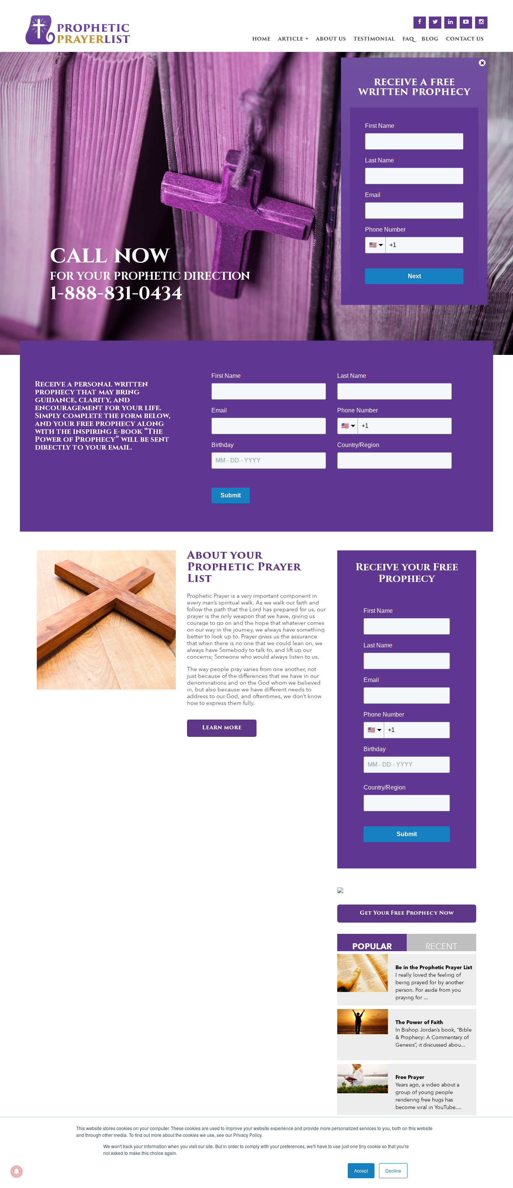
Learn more (221, 728)
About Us (331, 39)
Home (261, 39)
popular (372, 946)
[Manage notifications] (17, 1171)
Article (291, 39)
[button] (8, 203)
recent (441, 946)
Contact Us (465, 39)
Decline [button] (393, 1170)
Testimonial (374, 39)
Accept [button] (361, 1170)
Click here (91, 295)
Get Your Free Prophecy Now (407, 913)
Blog (429, 39)
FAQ (408, 39)
